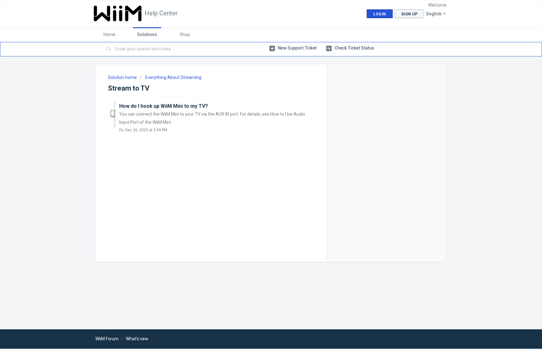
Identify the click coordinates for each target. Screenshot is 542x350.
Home (109, 34)
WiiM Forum (107, 338)
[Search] (108, 49)
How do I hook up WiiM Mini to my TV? (163, 106)
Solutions (147, 34)
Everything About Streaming (173, 77)
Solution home (123, 77)
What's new (137, 338)
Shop (185, 34)
